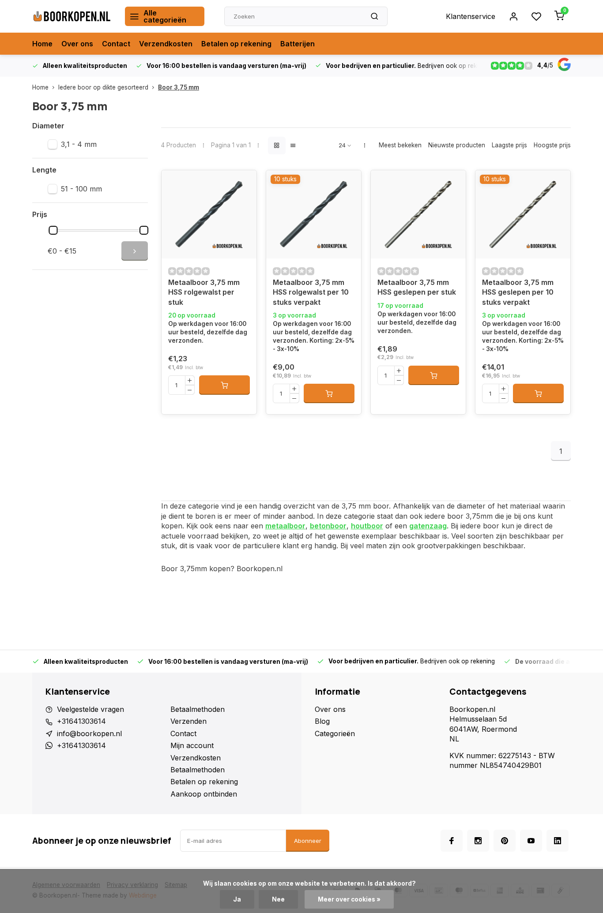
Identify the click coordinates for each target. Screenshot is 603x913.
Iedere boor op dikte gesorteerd (103, 87)
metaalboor (285, 525)
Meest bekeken (400, 145)
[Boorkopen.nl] (72, 16)
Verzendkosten (165, 43)
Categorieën (335, 733)
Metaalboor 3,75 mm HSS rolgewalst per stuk (204, 292)
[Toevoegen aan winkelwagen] (224, 385)
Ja (237, 899)
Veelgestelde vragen (90, 709)
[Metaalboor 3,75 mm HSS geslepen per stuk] (418, 214)
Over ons (77, 43)
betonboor (328, 525)
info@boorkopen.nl (89, 733)
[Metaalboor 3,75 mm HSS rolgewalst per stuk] (209, 214)
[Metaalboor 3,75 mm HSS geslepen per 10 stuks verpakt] (522, 214)
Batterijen (297, 43)
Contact (116, 43)
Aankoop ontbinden (203, 794)
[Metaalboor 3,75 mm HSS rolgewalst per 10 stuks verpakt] (313, 214)
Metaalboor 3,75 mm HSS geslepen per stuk (416, 287)
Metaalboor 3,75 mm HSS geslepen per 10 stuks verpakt (518, 292)
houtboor (367, 525)
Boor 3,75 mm (178, 87)
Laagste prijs (509, 145)
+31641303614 (81, 721)
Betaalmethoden (197, 709)
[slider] (53, 230)
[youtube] (531, 841)
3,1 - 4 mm (79, 144)
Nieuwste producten (456, 145)
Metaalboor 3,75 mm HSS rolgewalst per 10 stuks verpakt (311, 292)
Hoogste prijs (552, 145)
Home (42, 43)
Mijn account (192, 745)
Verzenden (188, 721)
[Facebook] (452, 841)
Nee (278, 899)
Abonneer (307, 840)
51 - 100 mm (81, 188)
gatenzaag (428, 525)
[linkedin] (557, 841)
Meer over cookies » (349, 899)
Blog (322, 721)
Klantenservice (470, 16)
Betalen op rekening (236, 43)
